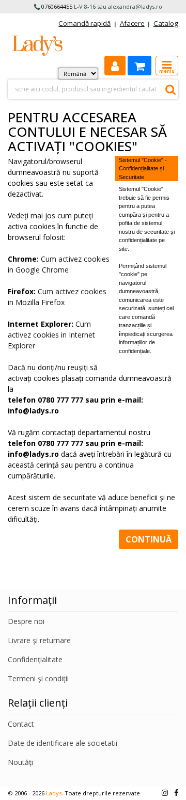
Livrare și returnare (39, 640)
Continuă (149, 539)
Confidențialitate (35, 659)
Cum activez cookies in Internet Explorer (51, 334)
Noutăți (20, 762)
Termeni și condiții (38, 678)
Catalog (165, 23)
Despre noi (26, 621)
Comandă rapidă (84, 23)
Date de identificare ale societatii (62, 743)
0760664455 (56, 6)
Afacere (132, 23)
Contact (21, 724)
